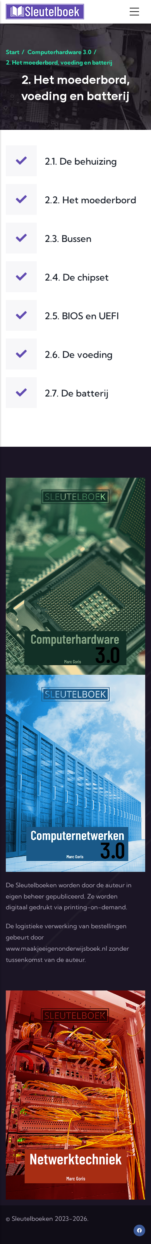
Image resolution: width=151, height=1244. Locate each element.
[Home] (45, 11)
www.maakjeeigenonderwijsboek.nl (56, 948)
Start (12, 52)
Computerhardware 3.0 (59, 52)
